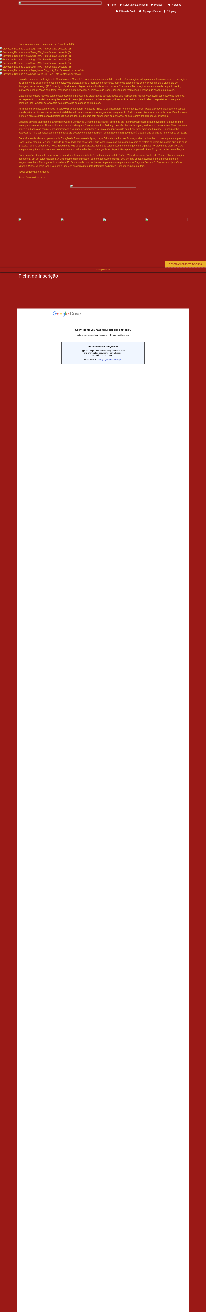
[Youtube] (151, 188)
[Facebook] (142, 188)
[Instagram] (159, 188)
